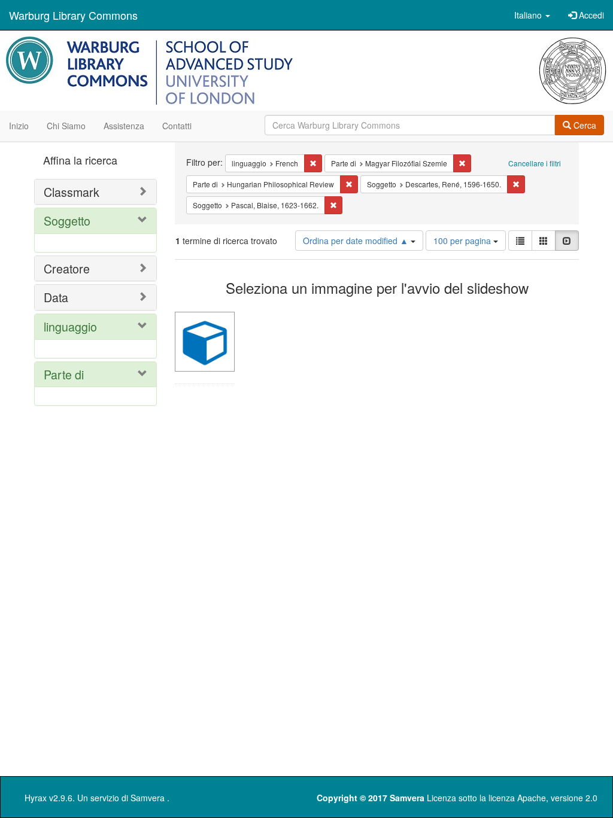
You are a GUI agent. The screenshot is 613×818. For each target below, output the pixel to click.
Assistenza (124, 126)
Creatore (67, 268)
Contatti (177, 126)
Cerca (583, 125)
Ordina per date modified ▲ (357, 241)
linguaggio (70, 326)
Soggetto (67, 220)
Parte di (64, 374)
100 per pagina (463, 241)
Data (56, 297)
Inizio (19, 126)
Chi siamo (66, 126)
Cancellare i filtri (534, 163)
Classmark (71, 191)
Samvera (148, 798)
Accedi (590, 15)
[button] (532, 15)
